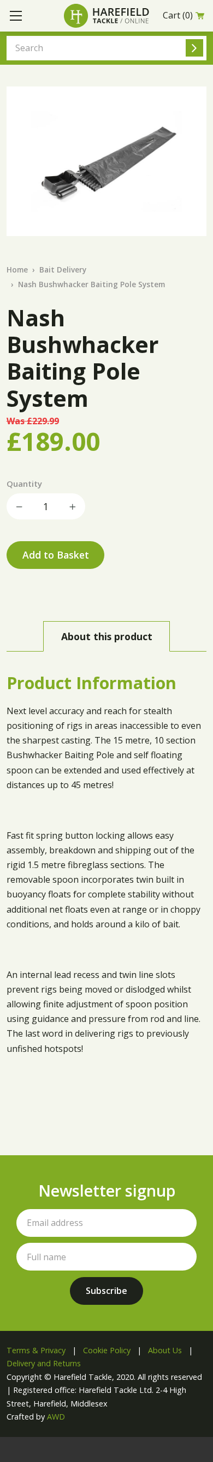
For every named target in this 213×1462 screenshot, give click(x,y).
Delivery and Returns (44, 1363)
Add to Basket (55, 554)
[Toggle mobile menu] (16, 16)
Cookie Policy (107, 1350)
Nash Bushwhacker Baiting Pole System (91, 284)
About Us (165, 1350)
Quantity (24, 483)
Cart (178, 15)
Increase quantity (72, 506)
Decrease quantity (20, 506)
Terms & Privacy (36, 1350)
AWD (56, 1416)
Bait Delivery (62, 269)
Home (17, 269)
